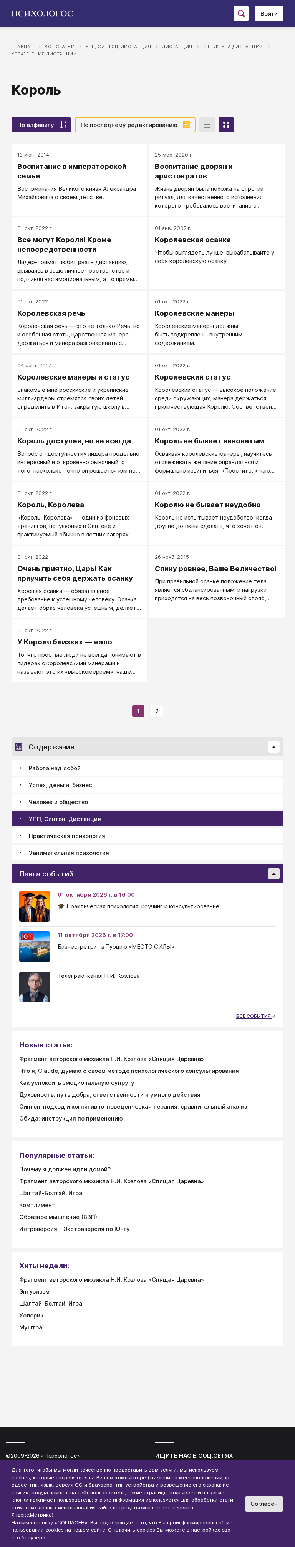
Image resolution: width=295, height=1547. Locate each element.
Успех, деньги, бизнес (60, 785)
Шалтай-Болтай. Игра (50, 1193)
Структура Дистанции (233, 46)
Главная (23, 46)
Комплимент (37, 1205)
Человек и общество (58, 802)
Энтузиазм (34, 1291)
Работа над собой (55, 768)
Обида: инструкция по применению (71, 1118)
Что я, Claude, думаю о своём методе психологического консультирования (129, 1070)
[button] (274, 747)
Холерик (31, 1315)
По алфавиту (35, 124)
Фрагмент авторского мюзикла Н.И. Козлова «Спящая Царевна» (111, 1058)
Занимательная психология (69, 852)
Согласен (264, 1503)
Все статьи (60, 46)
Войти (269, 13)
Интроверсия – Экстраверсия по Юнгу (74, 1228)
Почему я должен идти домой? (65, 1169)
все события (254, 1016)
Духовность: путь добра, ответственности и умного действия (110, 1094)
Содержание (51, 747)
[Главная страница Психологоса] (45, 13)
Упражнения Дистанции (44, 54)
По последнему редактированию (129, 124)
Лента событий (46, 873)
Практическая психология (67, 835)
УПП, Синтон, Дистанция (118, 46)
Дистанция (177, 46)
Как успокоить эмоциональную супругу (76, 1082)
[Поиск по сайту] (241, 13)
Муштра (30, 1327)
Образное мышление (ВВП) (58, 1217)
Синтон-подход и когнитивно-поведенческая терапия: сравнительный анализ (133, 1106)
